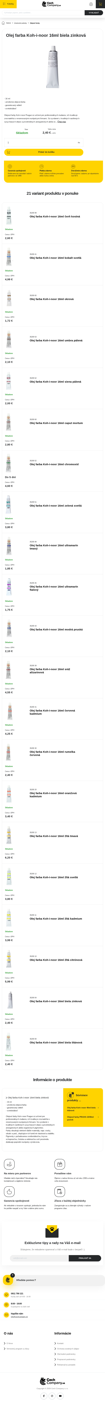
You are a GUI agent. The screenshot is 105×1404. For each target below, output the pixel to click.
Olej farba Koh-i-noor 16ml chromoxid (54, 464)
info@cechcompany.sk (19, 1317)
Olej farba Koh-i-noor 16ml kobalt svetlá (55, 257)
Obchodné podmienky (66, 1354)
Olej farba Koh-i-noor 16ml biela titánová (56, 1042)
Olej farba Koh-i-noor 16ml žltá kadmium (56, 918)
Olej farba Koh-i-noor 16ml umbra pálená (56, 340)
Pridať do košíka (46, 152)
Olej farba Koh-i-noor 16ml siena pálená (55, 381)
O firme (10, 1343)
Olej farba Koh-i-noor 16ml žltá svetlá (54, 877)
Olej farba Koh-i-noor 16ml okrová (52, 299)
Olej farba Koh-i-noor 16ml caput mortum (56, 423)
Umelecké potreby (20, 23)
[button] (97, 45)
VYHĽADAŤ (94, 13)
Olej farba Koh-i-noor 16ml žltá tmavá (54, 836)
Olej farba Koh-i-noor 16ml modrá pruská (56, 629)
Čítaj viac (61, 122)
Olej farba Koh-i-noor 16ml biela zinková (56, 1001)
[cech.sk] (51, 4)
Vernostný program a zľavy (18, 1349)
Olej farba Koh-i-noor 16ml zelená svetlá (56, 505)
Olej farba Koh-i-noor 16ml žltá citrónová (56, 959)
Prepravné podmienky (66, 1359)
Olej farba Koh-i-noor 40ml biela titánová (81, 1109)
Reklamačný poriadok (66, 1365)
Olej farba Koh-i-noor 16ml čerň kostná (55, 216)
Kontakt (60, 1343)
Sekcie (8, 23)
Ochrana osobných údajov (68, 1349)
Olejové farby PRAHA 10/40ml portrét (80, 1118)
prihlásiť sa (85, 1258)
